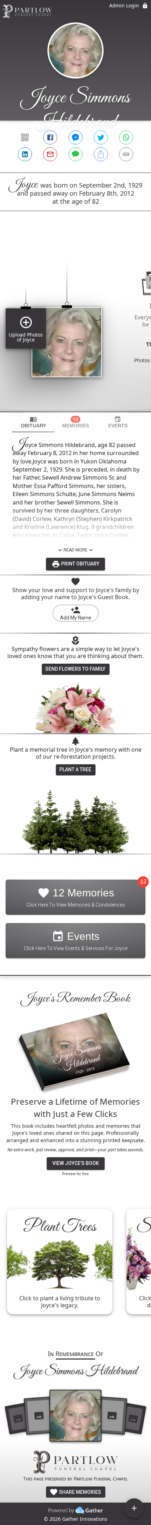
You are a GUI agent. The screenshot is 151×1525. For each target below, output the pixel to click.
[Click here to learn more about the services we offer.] (75, 1463)
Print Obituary (79, 564)
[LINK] (126, 154)
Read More (75, 550)
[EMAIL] (50, 154)
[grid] (75, 323)
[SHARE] (101, 154)
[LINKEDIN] (25, 154)
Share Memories (79, 1492)
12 (143, 881)
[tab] (33, 422)
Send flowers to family (75, 669)
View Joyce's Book (75, 1163)
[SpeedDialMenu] (134, 1508)
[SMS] (75, 154)
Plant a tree (75, 769)
